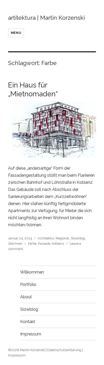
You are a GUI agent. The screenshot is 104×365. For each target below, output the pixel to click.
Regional (62, 238)
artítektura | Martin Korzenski (46, 17)
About (26, 296)
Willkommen (32, 272)
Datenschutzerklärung (64, 350)
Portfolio (28, 284)
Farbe (32, 243)
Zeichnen (15, 243)
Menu (16, 33)
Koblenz (58, 243)
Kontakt (27, 321)
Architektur (46, 238)
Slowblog (78, 238)
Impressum (30, 334)
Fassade (44, 243)
